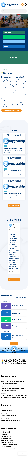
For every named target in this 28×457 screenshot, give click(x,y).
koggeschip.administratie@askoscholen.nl (12, 350)
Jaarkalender (7, 37)
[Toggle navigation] (26, 4)
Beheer (14, 352)
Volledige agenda (20, 297)
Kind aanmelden (8, 41)
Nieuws (6, 46)
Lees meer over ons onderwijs (11, 110)
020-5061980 (20, 348)
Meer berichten (13, 205)
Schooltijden (7, 32)
